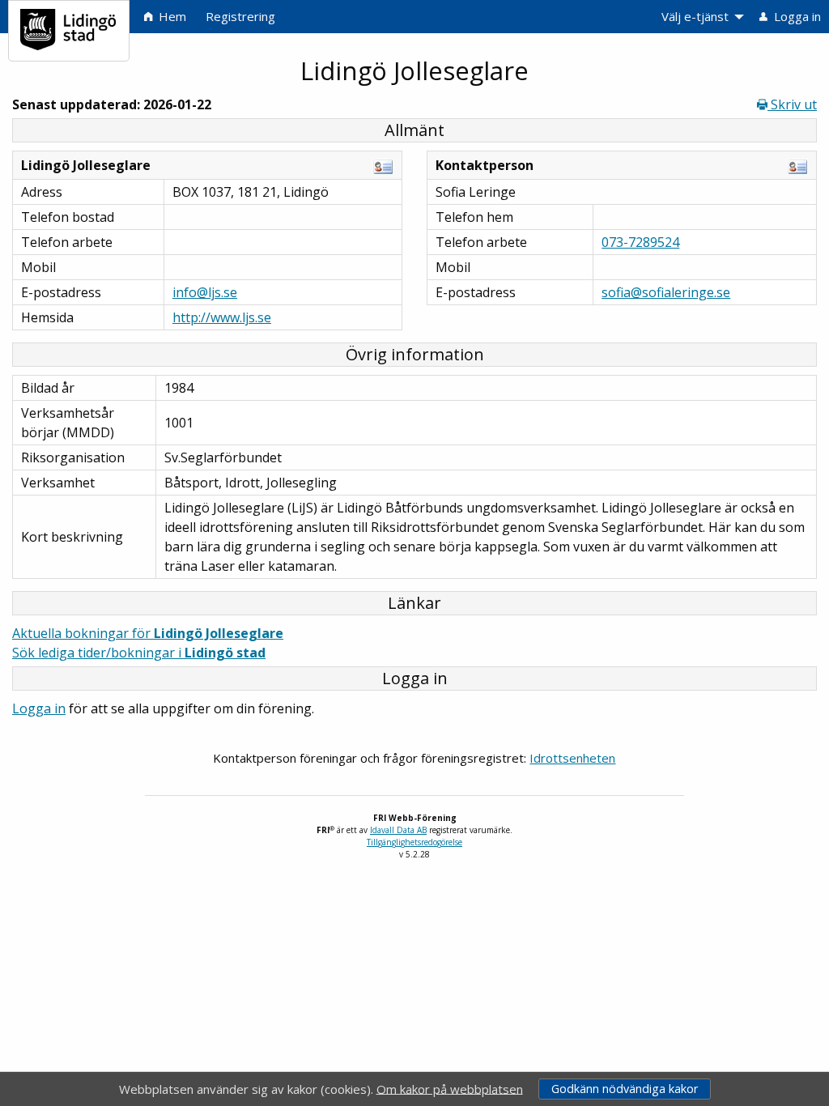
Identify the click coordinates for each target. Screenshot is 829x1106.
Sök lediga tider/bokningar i (139, 652)
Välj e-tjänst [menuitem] (695, 16)
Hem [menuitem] (170, 16)
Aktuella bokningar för (147, 633)
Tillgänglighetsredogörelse (414, 842)
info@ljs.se (204, 292)
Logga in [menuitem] (796, 16)
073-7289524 (640, 242)
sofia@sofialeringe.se (666, 292)
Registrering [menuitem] (240, 16)
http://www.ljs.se (221, 317)
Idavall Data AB (398, 830)
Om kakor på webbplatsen (449, 1088)
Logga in (39, 708)
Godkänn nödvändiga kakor (624, 1088)
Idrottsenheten (572, 758)
